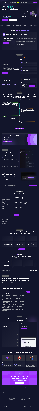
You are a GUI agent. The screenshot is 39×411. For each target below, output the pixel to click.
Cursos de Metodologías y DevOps (5, 4)
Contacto (4, 397)
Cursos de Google (11, 399)
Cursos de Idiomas (11, 400)
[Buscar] (32, 2)
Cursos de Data (10, 397)
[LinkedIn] (5, 399)
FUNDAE (23, 2)
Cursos (15, 2)
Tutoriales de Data (20, 397)
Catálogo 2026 (12, 2)
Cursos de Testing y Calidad (12, 398)
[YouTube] (4, 399)
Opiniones (29, 399)
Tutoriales (26, 2)
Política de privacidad (5, 406)
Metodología (29, 400)
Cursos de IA (18, 2)
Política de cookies (10, 406)
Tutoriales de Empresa (20, 398)
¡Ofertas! (21, 2)
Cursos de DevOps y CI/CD (12, 4)
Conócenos (29, 397)
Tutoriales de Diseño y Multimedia (22, 399)
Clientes (29, 398)
